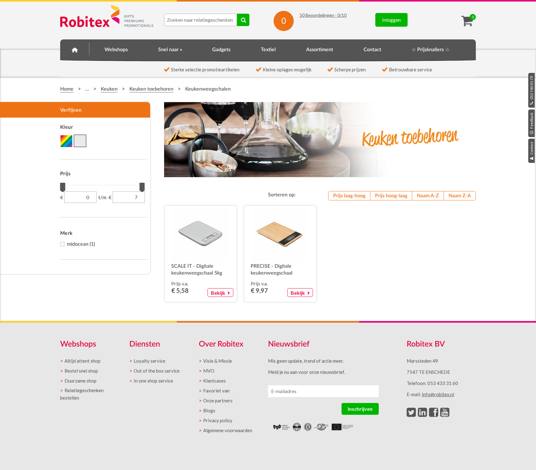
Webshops (116, 49)
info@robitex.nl (438, 394)
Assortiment (319, 49)
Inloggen (391, 20)
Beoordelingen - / (323, 15)
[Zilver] (80, 141)
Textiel (268, 49)
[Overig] (66, 141)
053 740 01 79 (531, 88)
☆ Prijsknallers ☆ (430, 49)
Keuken (109, 89)
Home (74, 48)
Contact (531, 148)
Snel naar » (170, 49)
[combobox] (200, 20)
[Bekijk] (218, 284)
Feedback (531, 121)
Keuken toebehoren (151, 89)
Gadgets (221, 49)
